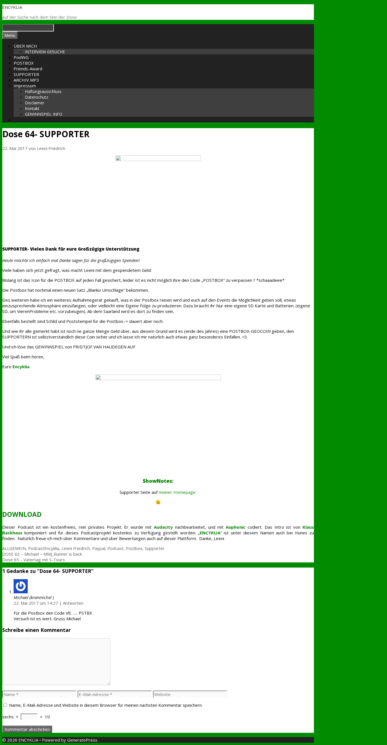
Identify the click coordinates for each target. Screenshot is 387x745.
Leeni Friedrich (75, 548)
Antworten (73, 603)
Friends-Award (28, 68)
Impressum (25, 85)
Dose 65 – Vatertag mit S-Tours (33, 559)
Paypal (98, 548)
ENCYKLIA (12, 7)
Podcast (36, 548)
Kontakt (32, 108)
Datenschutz (36, 97)
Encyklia (51, 548)
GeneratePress (82, 740)
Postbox (134, 548)
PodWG (21, 57)
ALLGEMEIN (14, 548)
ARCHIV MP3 (26, 80)
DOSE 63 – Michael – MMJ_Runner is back (42, 554)
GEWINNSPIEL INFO (43, 114)
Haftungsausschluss (43, 91)
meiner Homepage (178, 492)
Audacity (163, 527)
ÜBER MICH (25, 46)
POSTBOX (24, 63)
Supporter (155, 548)
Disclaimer (34, 102)
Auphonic (235, 527)
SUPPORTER (26, 74)
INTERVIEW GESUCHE (45, 51)
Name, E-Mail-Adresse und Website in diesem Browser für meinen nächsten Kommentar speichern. (106, 705)
